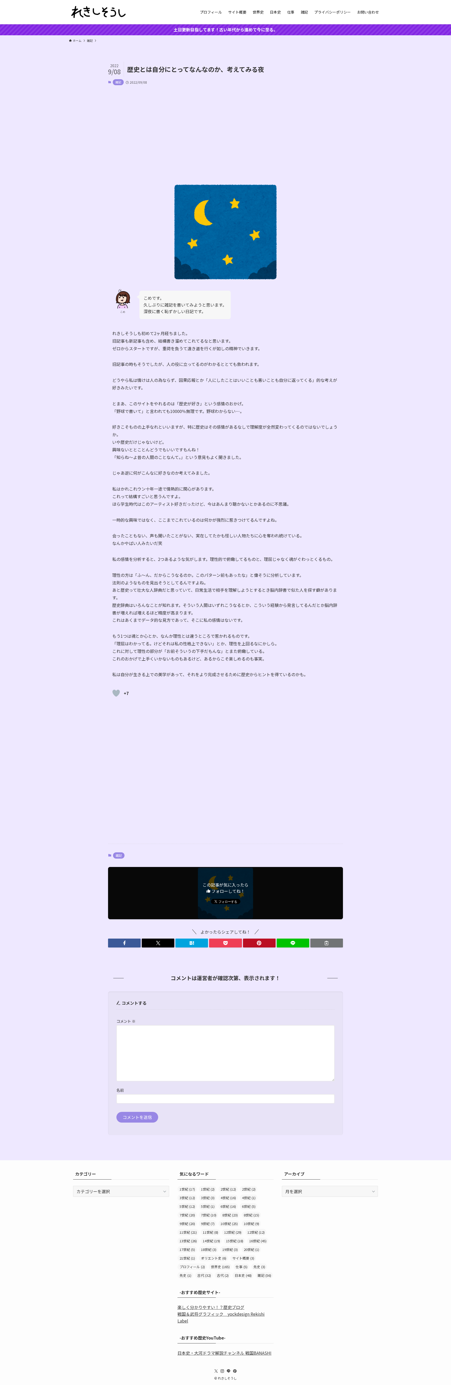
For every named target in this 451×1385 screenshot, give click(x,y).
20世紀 (251, 1249)
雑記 (118, 82)
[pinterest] (235, 1371)
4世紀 (228, 1197)
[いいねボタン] (116, 693)
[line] (228, 1371)
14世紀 (211, 1240)
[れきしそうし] (98, 12)
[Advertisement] (225, 130)
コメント (125, 1021)
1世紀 (187, 1189)
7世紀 (187, 1214)
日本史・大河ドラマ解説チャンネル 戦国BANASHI (224, 1353)
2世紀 (228, 1189)
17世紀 (187, 1249)
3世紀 (187, 1197)
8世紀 (230, 1214)
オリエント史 (213, 1258)
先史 (259, 1266)
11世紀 (188, 1232)
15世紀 (234, 1240)
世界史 (220, 1266)
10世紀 (229, 1223)
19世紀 (230, 1249)
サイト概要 (243, 1258)
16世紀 (257, 1240)
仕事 (241, 1266)
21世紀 (187, 1258)
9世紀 (187, 1223)
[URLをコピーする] (326, 943)
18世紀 (208, 1249)
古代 (204, 1275)
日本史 (243, 1275)
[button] (124, 943)
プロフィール (192, 1266)
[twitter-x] (216, 1371)
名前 (120, 1090)
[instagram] (222, 1371)
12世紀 (232, 1232)
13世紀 (188, 1240)
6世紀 (228, 1206)
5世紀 (187, 1206)
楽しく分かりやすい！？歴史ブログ (210, 1307)
